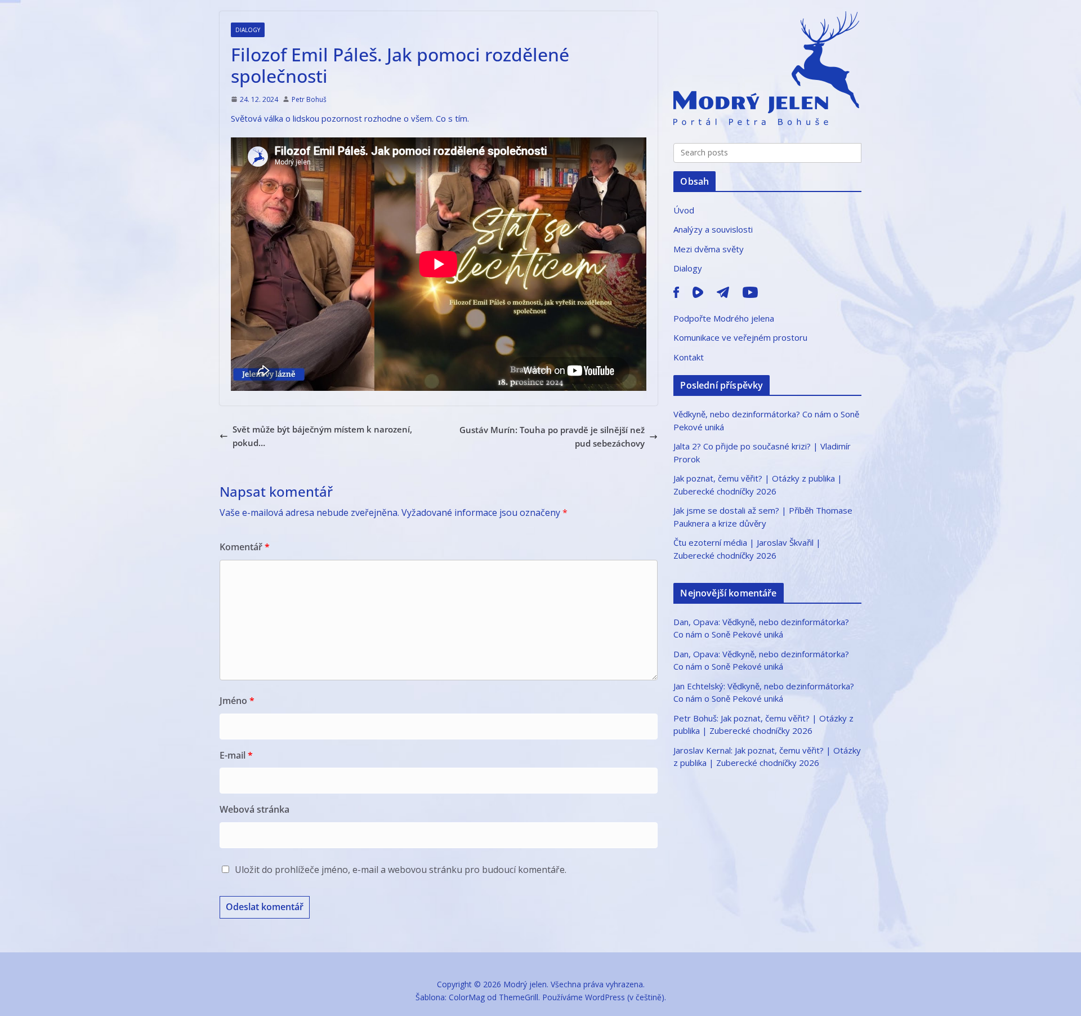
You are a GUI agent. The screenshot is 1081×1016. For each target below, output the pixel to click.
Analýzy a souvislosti (713, 229)
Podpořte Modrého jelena (723, 318)
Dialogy (247, 30)
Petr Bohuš (309, 99)
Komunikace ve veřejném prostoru (740, 337)
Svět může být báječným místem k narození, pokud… (322, 436)
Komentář (245, 547)
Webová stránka (254, 809)
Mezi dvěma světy (708, 249)
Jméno (237, 700)
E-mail (236, 755)
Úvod (683, 210)
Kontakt (688, 357)
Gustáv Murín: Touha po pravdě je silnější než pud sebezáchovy (552, 436)
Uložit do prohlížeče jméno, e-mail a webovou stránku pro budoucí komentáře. (400, 869)
